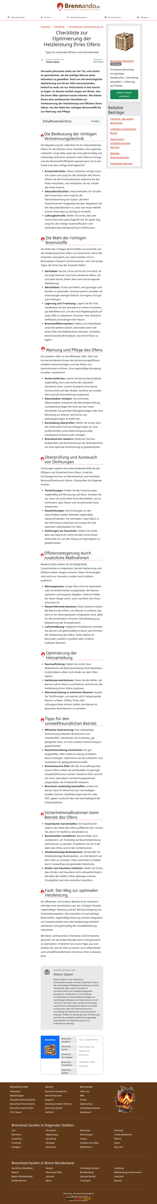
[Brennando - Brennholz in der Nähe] (78, 7)
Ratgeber (144, 17)
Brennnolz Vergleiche (56, 1091)
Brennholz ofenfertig (122, 62)
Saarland (118, 1176)
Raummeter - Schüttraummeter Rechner (120, 143)
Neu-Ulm (118, 1146)
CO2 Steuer (16, 1112)
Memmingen (86, 1134)
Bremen (118, 1180)
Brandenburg (87, 1172)
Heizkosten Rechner (121, 163)
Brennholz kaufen (18, 17)
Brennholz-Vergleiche (78, 17)
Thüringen (85, 1180)
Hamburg (119, 1168)
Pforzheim (51, 1130)
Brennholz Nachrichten (21, 1108)
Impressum (85, 1112)
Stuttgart (16, 1146)
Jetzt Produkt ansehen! (124, 94)
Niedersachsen (19, 1180)
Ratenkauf (15, 1091)
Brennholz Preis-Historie (22, 1103)
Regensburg (52, 1134)
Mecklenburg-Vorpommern (128, 1172)
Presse (83, 1099)
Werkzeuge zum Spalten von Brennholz (86, 1050)
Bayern (15, 1172)
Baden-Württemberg (22, 1176)
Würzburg (85, 1130)
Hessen (49, 1168)
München (16, 1134)
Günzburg (51, 1138)
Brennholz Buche (53, 1108)
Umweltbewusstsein (90, 1108)
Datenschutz (86, 1103)
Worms (117, 1138)
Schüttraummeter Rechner (58, 1103)
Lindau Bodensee (123, 1134)
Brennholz (50, 1040)
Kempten (50, 1142)
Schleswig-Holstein (89, 1168)
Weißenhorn (86, 1146)
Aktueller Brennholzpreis (22, 1099)
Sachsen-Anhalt (88, 1176)
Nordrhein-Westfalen (22, 1168)
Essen (117, 1142)
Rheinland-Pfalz (54, 1172)
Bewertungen (17, 1095)
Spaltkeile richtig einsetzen (87, 1064)
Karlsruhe (51, 1146)
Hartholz (49, 1112)
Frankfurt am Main (89, 1142)
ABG (82, 1095)
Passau (83, 1138)
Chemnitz (16, 1142)
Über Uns (85, 1091)
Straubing (17, 1138)
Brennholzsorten (114, 17)
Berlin (49, 1180)
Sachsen (50, 1176)
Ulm (14, 1130)
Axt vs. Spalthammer (88, 1039)
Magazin (49, 1099)
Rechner (47, 17)
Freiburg (118, 1130)
